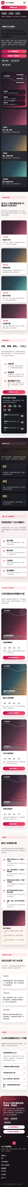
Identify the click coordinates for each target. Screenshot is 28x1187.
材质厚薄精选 (4, 1161)
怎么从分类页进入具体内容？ (11, 1079)
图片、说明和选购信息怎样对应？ (11, 1086)
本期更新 (3, 1174)
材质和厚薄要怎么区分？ (10, 1053)
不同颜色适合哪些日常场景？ (11, 1066)
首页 (2, 1158)
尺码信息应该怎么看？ (9, 1073)
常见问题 (3, 1171)
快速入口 (3, 1178)
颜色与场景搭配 (5, 1165)
